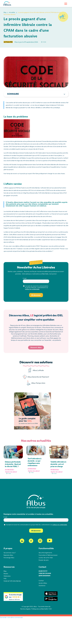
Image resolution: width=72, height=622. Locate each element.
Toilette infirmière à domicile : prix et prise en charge (58, 464)
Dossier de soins (44, 560)
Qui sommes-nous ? (10, 553)
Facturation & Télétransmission (48, 555)
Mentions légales (25, 609)
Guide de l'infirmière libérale (12, 581)
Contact (41, 580)
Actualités (8, 42)
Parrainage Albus (9, 557)
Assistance (42, 585)
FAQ (5, 578)
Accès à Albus (43, 583)
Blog (5, 571)
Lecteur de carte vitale (46, 557)
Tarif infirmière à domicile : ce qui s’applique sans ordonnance (34, 461)
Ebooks (6, 573)
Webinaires (7, 576)
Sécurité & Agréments (45, 553)
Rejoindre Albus (8, 555)
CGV (50, 609)
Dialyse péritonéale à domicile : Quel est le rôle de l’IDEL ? (13, 464)
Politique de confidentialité (39, 609)
